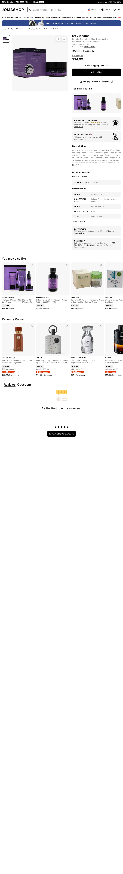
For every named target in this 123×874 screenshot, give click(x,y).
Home (4, 29)
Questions (24, 384)
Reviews (9, 384)
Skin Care (11, 29)
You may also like (82, 88)
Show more (77, 165)
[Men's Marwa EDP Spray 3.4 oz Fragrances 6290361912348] (101, 326)
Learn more (78, 127)
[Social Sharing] (58, 39)
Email (86, 245)
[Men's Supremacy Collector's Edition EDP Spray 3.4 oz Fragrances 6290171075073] (67, 326)
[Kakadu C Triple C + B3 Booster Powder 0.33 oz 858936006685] (67, 265)
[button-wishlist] (114, 9)
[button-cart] (119, 9)
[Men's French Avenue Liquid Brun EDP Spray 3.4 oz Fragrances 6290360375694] (32, 326)
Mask (18, 29)
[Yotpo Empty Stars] (77, 47)
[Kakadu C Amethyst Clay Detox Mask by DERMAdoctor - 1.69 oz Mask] (64, 39)
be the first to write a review (61, 434)
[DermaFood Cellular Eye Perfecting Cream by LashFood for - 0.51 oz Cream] (101, 265)
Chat (92, 245)
